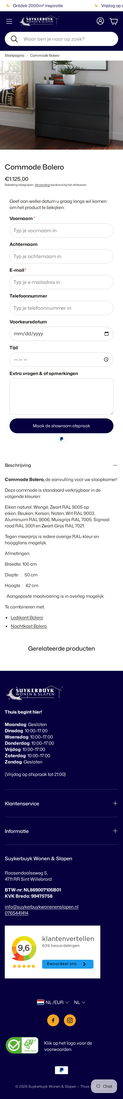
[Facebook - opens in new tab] (53, 1020)
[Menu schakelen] (9, 21)
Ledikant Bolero (27, 617)
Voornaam (22, 218)
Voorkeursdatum (28, 322)
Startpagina (14, 55)
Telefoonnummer (28, 296)
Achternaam (24, 244)
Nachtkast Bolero (29, 626)
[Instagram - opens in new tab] (70, 1020)
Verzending (42, 185)
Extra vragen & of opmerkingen (44, 373)
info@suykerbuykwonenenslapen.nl (42, 907)
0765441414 (16, 913)
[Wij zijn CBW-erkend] (22, 1046)
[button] (61, 39)
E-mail (18, 270)
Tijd (14, 347)
